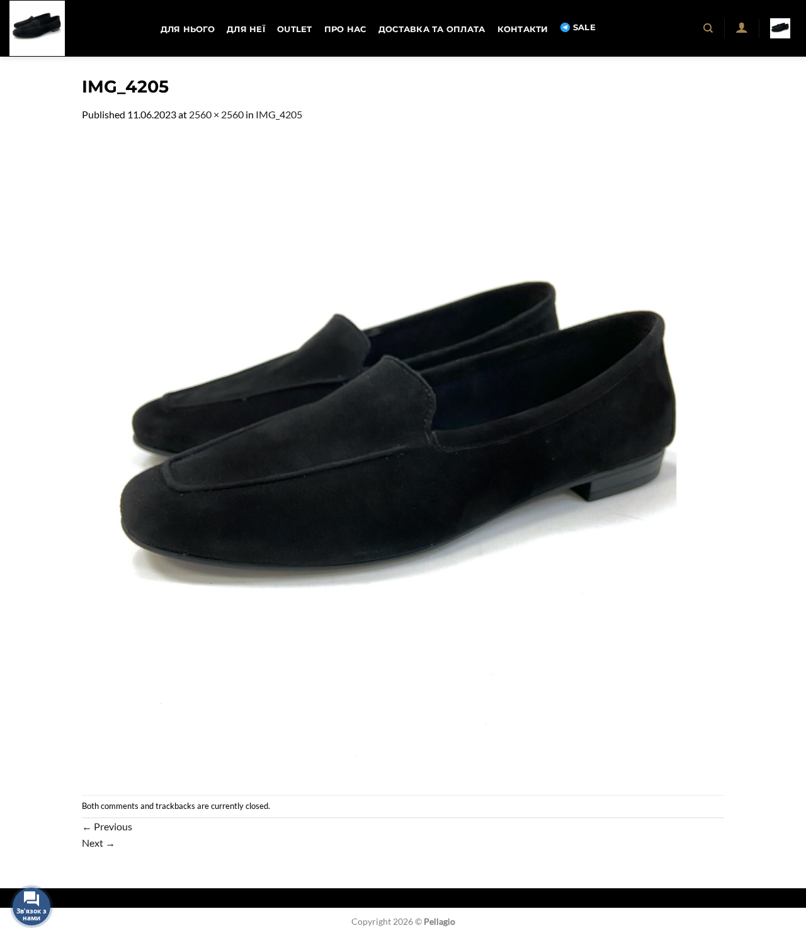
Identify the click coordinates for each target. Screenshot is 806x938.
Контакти (522, 29)
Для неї (246, 29)
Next (98, 843)
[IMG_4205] (403, 457)
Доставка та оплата (431, 29)
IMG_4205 (279, 114)
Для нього (188, 29)
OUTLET (294, 29)
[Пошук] (709, 28)
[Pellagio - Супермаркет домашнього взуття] (72, 28)
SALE (584, 27)
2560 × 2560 (216, 114)
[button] (741, 27)
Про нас (345, 29)
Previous (107, 826)
